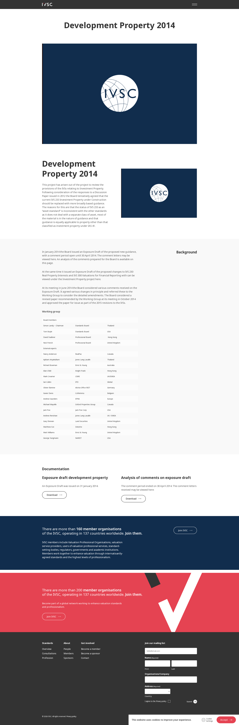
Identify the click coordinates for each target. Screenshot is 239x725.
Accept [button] (224, 719)
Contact (85, 657)
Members (69, 653)
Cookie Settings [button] (209, 720)
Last (173, 669)
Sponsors (68, 657)
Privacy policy (71, 716)
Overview (46, 648)
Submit (189, 702)
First (147, 669)
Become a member (90, 648)
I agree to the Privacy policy (155, 701)
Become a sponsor (90, 653)
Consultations (49, 653)
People (67, 648)
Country (148, 696)
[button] (54, 495)
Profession (47, 657)
